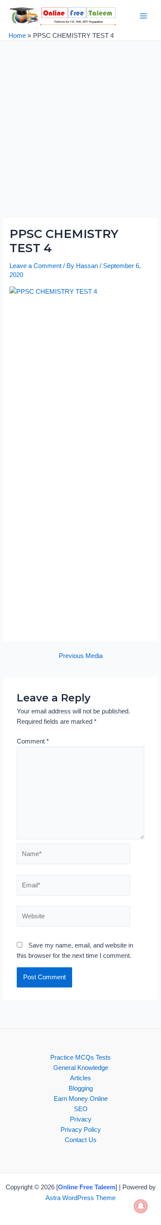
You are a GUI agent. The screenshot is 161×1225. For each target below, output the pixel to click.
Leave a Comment (35, 265)
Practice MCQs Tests (80, 1057)
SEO (81, 1109)
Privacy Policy (81, 1129)
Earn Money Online (81, 1098)
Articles (80, 1078)
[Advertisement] (80, 133)
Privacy (80, 1119)
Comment (33, 741)
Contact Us (81, 1140)
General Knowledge (80, 1067)
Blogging (81, 1088)
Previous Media (81, 656)
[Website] (73, 917)
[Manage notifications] (141, 1206)
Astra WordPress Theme (80, 1198)
